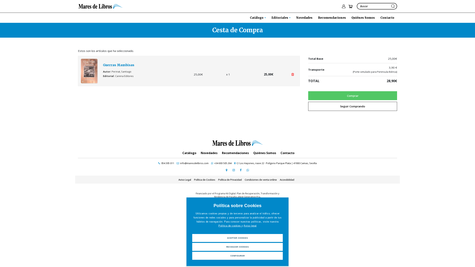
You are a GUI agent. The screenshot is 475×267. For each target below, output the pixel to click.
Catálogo (189, 153)
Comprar (352, 96)
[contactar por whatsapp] (247, 170)
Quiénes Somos (363, 17)
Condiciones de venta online (261, 179)
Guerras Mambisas (118, 65)
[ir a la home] (100, 6)
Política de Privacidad (230, 179)
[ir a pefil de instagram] (233, 170)
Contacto (387, 17)
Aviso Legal (184, 179)
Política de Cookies (204, 179)
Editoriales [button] (280, 17)
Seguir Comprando (352, 106)
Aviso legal (250, 225)
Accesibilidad (287, 179)
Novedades (304, 17)
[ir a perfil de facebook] (240, 170)
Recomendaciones (332, 17)
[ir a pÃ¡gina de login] (343, 6)
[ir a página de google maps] (226, 170)
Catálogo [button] (257, 17)
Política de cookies (230, 225)
